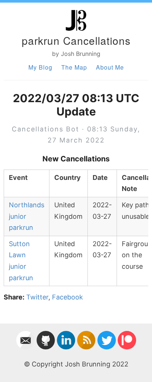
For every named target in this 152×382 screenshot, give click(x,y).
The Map (74, 67)
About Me (110, 67)
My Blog (40, 67)
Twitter (37, 297)
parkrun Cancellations (76, 40)
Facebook (67, 297)
